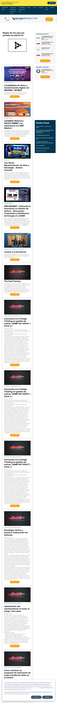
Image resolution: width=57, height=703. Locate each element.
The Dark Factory (12, 281)
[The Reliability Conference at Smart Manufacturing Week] (38, 38)
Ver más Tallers (45, 76)
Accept (36, 697)
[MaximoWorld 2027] (38, 49)
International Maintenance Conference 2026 (47, 43)
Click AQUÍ (51, 3)
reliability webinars (8, 82)
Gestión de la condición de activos (12, 315)
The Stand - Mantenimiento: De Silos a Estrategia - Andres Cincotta (16, 166)
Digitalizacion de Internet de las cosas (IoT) (14, 249)
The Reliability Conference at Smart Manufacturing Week (47, 37)
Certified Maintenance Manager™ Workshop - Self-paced (47, 70)
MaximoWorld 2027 (45, 48)
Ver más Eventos (45, 60)
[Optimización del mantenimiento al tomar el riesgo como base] (17, 594)
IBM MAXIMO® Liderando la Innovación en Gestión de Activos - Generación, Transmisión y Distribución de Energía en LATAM (17, 211)
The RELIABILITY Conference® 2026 (22, 9)
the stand (6, 160)
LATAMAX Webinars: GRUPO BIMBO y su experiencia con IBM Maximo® (14, 124)
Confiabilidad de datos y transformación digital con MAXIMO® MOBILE (16, 88)
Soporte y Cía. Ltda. (41, 150)
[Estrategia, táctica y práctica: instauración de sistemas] (17, 518)
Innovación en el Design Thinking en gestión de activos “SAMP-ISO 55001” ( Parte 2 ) (17, 322)
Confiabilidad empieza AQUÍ (42, 135)
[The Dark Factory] (17, 272)
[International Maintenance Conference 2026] (38, 44)
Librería (34, 7)
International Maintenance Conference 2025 (47, 54)
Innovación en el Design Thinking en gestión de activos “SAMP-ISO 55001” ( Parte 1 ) (17, 463)
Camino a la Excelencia (15, 252)
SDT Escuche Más (40, 145)
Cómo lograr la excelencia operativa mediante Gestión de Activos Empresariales (45, 131)
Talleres (29, 7)
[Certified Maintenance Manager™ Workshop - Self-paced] (38, 71)
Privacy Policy (29, 689)
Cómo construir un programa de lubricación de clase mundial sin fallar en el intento (17, 674)
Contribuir (41, 7)
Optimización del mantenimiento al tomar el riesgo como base (17, 608)
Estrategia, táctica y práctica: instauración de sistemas (16, 532)
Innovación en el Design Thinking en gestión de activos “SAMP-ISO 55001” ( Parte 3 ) (17, 393)
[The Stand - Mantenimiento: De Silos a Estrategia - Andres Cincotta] (17, 151)
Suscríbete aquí (49, 19)
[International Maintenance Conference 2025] (38, 55)
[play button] (17, 45)
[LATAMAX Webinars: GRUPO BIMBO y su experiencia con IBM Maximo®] (17, 109)
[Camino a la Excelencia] (17, 240)
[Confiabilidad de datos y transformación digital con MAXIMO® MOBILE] (17, 73)
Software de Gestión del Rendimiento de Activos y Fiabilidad (44, 142)
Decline (47, 697)
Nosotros (52, 7)
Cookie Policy (35, 687)
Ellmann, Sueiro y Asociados (42, 148)
